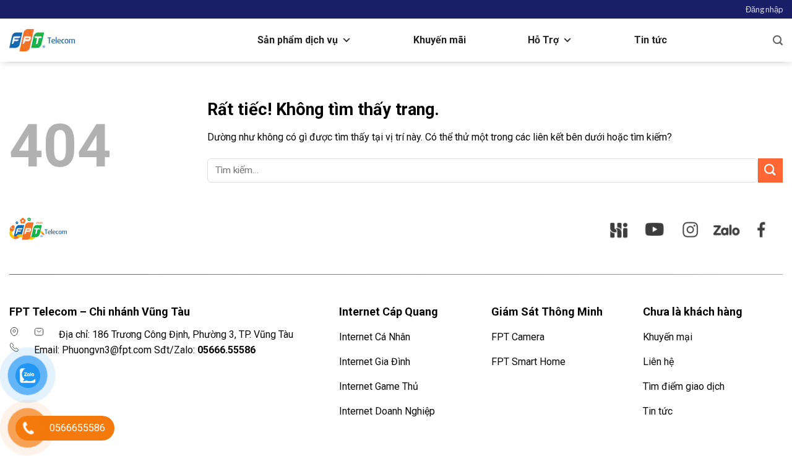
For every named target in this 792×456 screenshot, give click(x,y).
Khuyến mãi (439, 40)
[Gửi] (770, 170)
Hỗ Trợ (543, 40)
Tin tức (650, 40)
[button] (764, 9)
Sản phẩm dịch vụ (297, 40)
